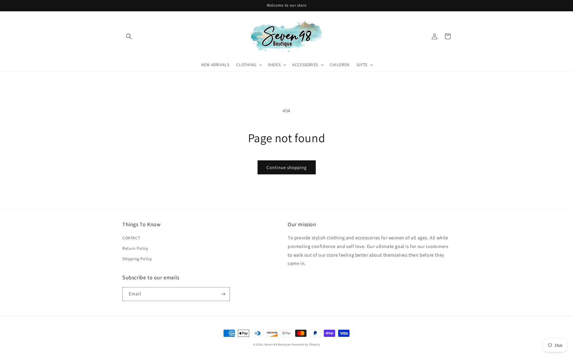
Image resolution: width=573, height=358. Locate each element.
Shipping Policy (137, 258)
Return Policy (135, 248)
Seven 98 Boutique (278, 344)
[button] (128, 36)
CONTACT (131, 238)
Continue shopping (287, 167)
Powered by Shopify (306, 344)
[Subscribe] (222, 294)
